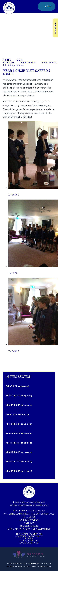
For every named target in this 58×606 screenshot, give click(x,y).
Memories (28, 62)
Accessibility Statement (29, 536)
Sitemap (29, 538)
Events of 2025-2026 (17, 386)
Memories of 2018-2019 (19, 462)
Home (7, 60)
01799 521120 (31, 526)
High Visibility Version (29, 534)
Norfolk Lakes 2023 (17, 414)
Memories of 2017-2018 (19, 471)
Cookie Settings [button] (29, 543)
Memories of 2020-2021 (19, 443)
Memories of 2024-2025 (19, 396)
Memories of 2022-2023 (19, 424)
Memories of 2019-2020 (19, 452)
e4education (42, 505)
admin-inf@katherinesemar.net (32, 529)
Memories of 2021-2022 (19, 433)
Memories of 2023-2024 (19, 405)
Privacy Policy (29, 541)
